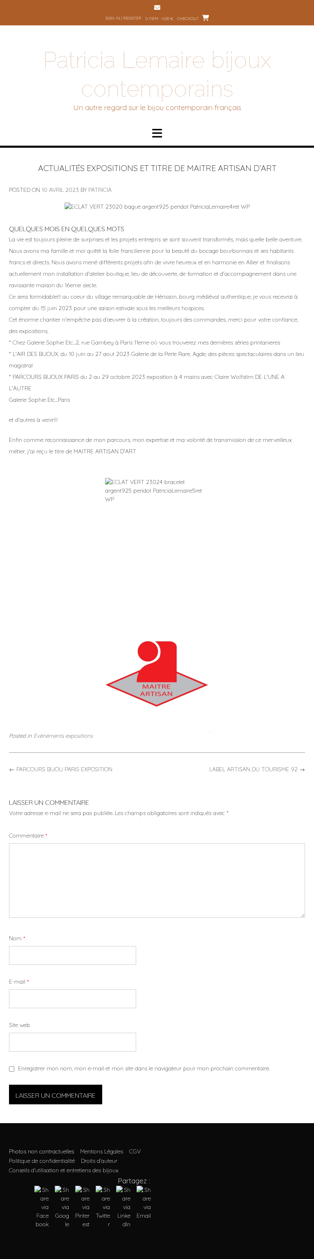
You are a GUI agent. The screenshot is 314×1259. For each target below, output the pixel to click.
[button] (157, 133)
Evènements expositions (63, 735)
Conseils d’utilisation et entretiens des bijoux (64, 1170)
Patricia (100, 190)
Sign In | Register (123, 18)
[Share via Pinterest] (82, 1224)
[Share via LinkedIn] (123, 1224)
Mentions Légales (101, 1151)
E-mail (19, 981)
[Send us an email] (157, 8)
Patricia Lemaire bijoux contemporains (157, 74)
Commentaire (28, 835)
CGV (135, 1151)
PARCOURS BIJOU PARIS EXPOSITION (60, 769)
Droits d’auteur (99, 1160)
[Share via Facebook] (41, 1224)
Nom (17, 938)
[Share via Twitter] (103, 1224)
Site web (19, 1025)
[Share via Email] (144, 1215)
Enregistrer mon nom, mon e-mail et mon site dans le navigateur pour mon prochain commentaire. (144, 1068)
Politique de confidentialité (42, 1160)
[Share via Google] (62, 1224)
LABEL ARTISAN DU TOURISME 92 (257, 769)
